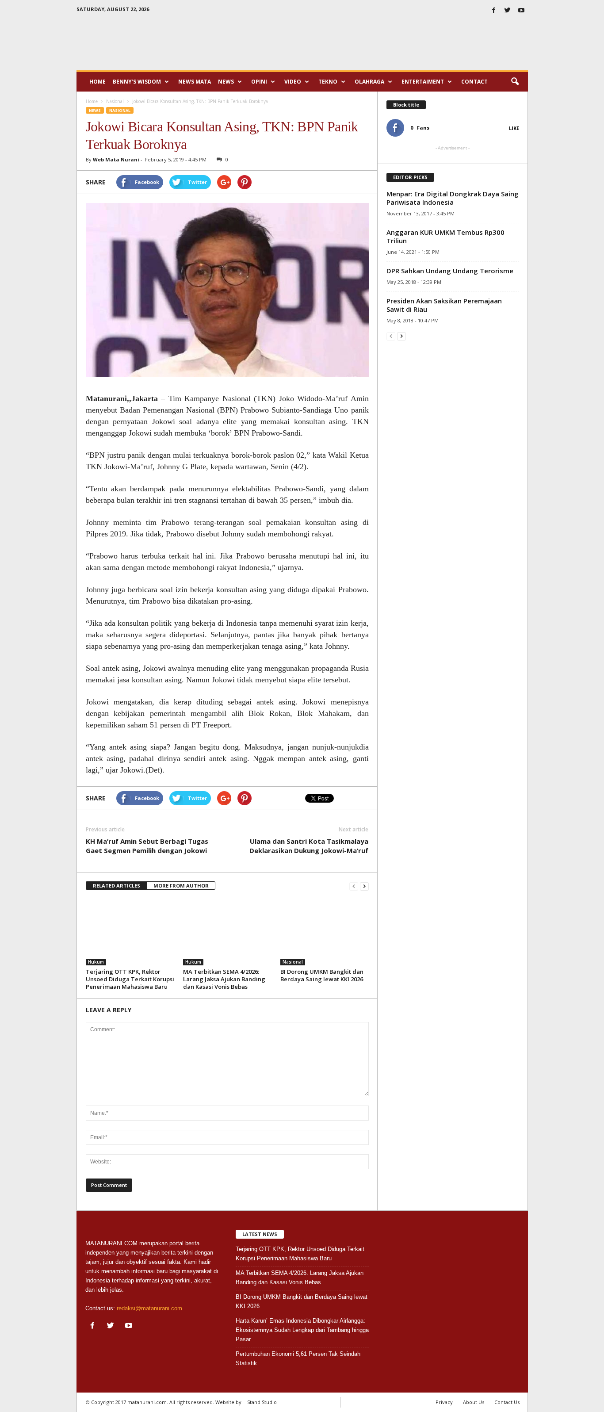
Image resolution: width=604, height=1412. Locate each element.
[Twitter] (507, 10)
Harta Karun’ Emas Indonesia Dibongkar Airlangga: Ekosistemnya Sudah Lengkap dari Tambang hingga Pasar (302, 1330)
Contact (474, 81)
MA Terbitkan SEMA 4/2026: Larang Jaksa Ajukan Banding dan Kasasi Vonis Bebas (224, 979)
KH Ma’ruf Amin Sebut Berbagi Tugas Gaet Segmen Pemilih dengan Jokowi (147, 846)
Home (97, 81)
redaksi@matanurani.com (149, 1308)
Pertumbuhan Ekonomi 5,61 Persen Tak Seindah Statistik (298, 1358)
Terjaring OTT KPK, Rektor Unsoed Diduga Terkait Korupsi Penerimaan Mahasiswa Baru (130, 979)
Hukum (96, 962)
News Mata (194, 81)
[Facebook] (494, 10)
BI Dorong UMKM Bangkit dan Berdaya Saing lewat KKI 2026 (321, 975)
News (226, 81)
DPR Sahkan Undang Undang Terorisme (449, 270)
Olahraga (369, 81)
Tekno (327, 81)
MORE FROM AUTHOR (181, 885)
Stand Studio (262, 1402)
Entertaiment (422, 81)
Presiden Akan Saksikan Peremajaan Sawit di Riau (444, 305)
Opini (259, 81)
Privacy (444, 1402)
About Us (473, 1402)
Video (292, 81)
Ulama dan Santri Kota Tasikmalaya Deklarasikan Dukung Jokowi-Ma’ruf (308, 846)
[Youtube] (521, 10)
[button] (514, 82)
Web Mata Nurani (116, 159)
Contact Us (507, 1402)
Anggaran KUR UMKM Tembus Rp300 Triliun (445, 236)
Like (514, 128)
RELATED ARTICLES (116, 885)
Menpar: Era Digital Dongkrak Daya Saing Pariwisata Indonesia (452, 198)
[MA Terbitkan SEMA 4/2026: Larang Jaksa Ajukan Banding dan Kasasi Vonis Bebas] (227, 932)
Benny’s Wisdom (137, 81)
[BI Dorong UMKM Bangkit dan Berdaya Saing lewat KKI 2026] (324, 932)
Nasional (119, 110)
